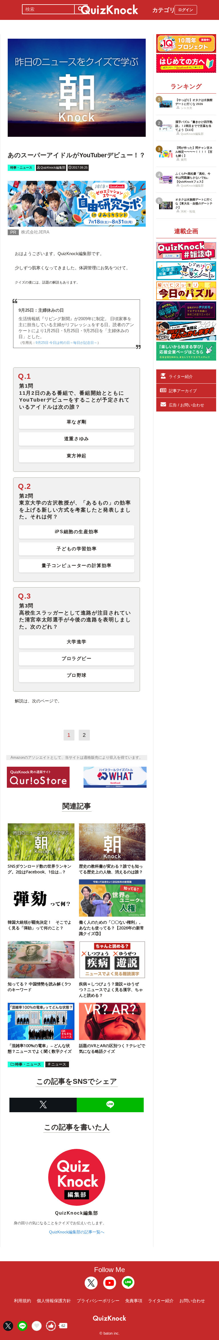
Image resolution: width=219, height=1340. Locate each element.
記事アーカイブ (183, 390)
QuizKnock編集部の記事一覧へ (76, 1232)
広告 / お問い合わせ (186, 405)
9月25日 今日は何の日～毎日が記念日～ (66, 343)
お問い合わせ (192, 1300)
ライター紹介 (181, 376)
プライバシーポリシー (98, 1300)
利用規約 (22, 1300)
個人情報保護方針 (54, 1300)
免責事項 (133, 1300)
